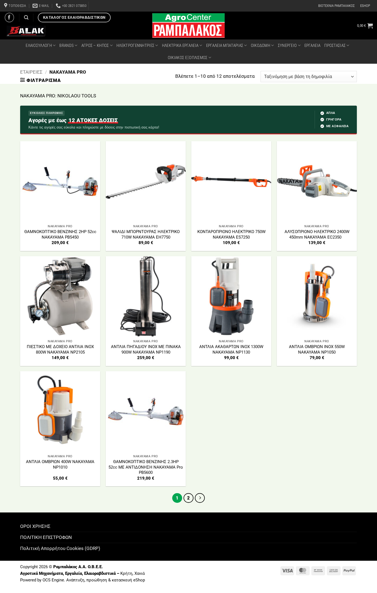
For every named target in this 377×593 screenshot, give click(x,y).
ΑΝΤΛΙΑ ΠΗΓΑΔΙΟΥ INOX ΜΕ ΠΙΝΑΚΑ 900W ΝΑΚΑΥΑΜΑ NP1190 (146, 349)
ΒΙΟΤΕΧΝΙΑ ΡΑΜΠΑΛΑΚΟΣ (336, 6)
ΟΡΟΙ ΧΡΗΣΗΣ (35, 526)
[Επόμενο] (200, 498)
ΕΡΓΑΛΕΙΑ (312, 45)
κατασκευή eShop (128, 580)
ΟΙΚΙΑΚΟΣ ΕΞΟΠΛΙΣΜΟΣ (188, 57)
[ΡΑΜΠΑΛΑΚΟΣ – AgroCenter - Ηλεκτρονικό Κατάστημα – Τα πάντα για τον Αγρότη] (188, 25)
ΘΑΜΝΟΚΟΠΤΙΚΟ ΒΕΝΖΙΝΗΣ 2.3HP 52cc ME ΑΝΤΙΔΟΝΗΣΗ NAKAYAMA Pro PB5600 (145, 467)
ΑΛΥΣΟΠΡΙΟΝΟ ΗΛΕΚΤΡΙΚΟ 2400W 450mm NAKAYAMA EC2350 (317, 234)
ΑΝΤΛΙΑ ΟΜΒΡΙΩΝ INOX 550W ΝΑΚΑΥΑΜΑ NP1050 (317, 349)
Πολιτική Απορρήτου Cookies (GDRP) (60, 548)
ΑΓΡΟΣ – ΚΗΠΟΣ (95, 45)
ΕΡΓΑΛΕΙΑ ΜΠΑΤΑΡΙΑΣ (224, 45)
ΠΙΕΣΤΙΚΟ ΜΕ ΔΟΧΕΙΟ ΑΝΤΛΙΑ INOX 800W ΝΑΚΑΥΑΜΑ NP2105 (60, 349)
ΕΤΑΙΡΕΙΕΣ (31, 72)
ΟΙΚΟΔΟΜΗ (260, 45)
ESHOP (365, 6)
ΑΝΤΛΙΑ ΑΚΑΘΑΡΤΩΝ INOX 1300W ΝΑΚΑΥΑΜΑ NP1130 (231, 349)
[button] (365, 26)
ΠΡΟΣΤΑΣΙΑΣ (335, 45)
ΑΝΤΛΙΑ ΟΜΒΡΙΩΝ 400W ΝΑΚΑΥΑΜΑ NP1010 (60, 464)
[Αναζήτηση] (26, 17)
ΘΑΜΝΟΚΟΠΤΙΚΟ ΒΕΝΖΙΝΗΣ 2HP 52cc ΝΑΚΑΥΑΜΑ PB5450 (60, 234)
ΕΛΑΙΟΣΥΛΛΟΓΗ (39, 45)
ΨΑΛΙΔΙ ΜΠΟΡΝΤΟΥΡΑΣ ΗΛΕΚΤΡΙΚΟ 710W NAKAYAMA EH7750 (146, 234)
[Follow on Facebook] (9, 17)
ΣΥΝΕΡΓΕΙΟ (287, 45)
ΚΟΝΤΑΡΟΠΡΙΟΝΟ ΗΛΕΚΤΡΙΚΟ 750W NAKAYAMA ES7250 (231, 234)
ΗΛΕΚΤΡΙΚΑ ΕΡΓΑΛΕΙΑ (180, 45)
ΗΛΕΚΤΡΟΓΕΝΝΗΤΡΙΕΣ (135, 45)
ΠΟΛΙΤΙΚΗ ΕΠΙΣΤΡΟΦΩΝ (46, 537)
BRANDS (66, 45)
